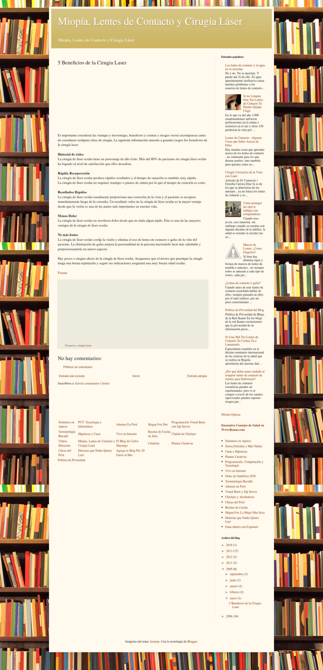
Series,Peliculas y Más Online (243, 446)
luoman (154, 641)
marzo (234, 586)
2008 (229, 616)
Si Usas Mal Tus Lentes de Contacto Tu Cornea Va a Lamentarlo (241, 340)
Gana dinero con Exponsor (241, 527)
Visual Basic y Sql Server (241, 491)
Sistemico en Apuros (238, 441)
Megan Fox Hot (158, 424)
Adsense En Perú (126, 424)
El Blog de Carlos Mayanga (127, 443)
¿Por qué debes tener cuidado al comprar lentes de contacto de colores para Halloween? (245, 375)
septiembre (237, 574)
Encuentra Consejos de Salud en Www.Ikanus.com (242, 427)
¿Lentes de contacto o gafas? (243, 283)
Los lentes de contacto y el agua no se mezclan (245, 67)
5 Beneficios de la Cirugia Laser (245, 605)
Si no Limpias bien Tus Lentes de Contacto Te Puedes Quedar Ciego (253, 103)
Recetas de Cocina (236, 507)
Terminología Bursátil (66, 433)
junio (233, 580)
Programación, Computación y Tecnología (244, 463)
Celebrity (154, 443)
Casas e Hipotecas (236, 451)
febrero (235, 592)
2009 (229, 569)
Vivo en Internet (126, 434)
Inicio (136, 376)
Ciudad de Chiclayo (184, 434)
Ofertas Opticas (230, 414)
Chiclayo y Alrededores (239, 497)
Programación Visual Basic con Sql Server (188, 424)
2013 (229, 551)
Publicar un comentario (77, 367)
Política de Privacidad (71, 460)
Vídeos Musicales (64, 443)
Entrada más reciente (72, 376)
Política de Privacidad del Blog (244, 310)
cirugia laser (84, 345)
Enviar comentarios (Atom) (92, 383)
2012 (229, 557)
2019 (229, 545)
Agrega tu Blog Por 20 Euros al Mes (130, 452)
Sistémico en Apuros (66, 424)
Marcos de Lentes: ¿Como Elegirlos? (252, 248)
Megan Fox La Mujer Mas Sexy (245, 512)
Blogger (192, 641)
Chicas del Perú (235, 502)
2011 (229, 563)
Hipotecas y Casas (89, 434)
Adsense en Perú (235, 486)
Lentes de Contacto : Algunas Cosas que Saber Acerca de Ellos (243, 141)
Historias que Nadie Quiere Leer (242, 519)
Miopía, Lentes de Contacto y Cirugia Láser (150, 21)
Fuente (62, 272)
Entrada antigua (197, 376)
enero (234, 598)
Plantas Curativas (182, 443)
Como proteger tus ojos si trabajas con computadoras (252, 208)
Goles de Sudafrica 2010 (240, 476)
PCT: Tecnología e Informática (89, 424)
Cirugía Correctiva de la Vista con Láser (243, 174)
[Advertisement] (95, 96)
